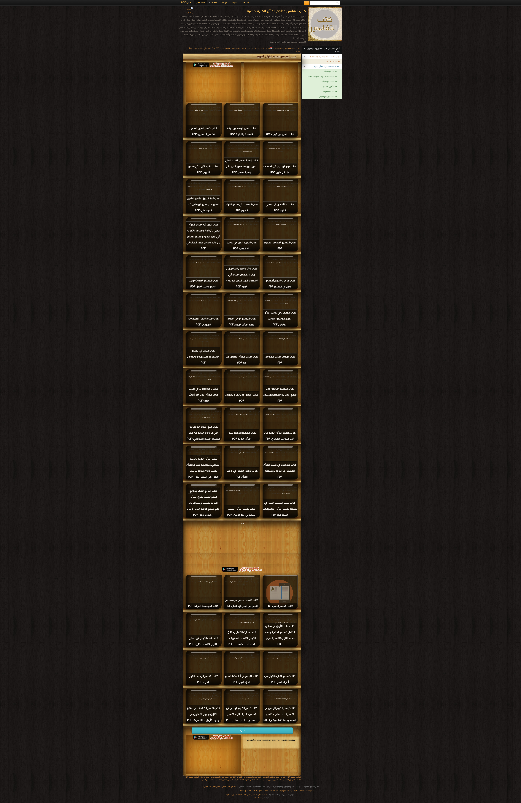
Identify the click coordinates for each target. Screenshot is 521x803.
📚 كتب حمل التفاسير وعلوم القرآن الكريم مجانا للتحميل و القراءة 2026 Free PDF (242, 48)
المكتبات (213, 2)
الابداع (298, 48)
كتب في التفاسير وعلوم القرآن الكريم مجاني (279, 779)
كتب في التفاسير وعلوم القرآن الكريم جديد (226, 777)
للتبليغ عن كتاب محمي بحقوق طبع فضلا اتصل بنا (220, 786)
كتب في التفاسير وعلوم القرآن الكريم (248, 779)
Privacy (243, 790)
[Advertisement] (242, 544)
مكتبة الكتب (200, 2)
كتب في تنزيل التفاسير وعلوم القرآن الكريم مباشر (261, 777)
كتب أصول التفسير (330, 86)
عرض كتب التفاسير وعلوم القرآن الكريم (325, 56)
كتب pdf (252, 790)
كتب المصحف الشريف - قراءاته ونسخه (322, 76)
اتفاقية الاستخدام (271, 790)
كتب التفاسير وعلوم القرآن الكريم (326, 66)
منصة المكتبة (299, 790)
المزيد (242, 730)
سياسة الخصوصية (286, 790)
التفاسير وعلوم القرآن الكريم (291, 777)
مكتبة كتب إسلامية (332, 61)
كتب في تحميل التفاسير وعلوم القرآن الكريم (217, 779)
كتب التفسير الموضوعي (328, 96)
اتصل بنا (259, 790)
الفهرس (234, 2)
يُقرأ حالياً (224, 2)
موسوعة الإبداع (258, 797)
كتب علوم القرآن (330, 71)
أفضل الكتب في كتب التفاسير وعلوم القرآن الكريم (323, 50)
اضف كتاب (245, 2)
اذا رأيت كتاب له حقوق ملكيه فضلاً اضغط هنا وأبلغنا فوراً (246, 794)
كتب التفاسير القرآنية (329, 81)
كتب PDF (186, 2)
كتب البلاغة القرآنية (330, 91)
